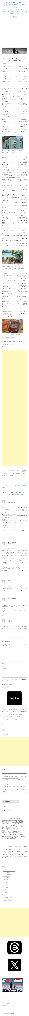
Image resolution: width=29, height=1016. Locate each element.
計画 (10, 838)
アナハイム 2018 (6, 879)
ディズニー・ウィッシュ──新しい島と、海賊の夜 (12, 714)
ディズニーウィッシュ (16, 828)
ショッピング (12, 825)
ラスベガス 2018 (6, 876)
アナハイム (9, 470)
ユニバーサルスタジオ (9, 833)
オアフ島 (20, 820)
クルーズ (12, 823)
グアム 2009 (5, 887)
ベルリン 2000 (5, 890)
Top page (3, 866)
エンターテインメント (21, 470)
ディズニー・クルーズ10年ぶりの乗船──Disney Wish (13, 719)
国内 (3, 894)
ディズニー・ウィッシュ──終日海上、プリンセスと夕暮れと (14, 711)
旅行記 (22, 471)
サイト (3, 673)
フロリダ (3, 831)
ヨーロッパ (4, 889)
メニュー (14, 16)
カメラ (14, 822)
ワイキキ (21, 834)
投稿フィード (4, 1001)
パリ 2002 (5, 892)
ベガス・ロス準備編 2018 (8, 874)
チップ (23, 826)
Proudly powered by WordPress (8, 1013)
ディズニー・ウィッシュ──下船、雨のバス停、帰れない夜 (14, 709)
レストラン (17, 473)
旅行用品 (5, 836)
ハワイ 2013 (5, 882)
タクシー (15, 826)
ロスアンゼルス (17, 471)
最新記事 (3, 867)
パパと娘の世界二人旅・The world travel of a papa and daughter (14, 5)
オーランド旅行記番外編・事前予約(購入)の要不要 (12, 846)
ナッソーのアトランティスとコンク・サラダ (11, 716)
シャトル (4, 825)
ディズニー (10, 471)
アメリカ (14, 470)
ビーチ (6, 829)
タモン (20, 826)
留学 (24, 836)
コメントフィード (5, 1003)
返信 (3, 537)
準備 (21, 836)
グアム (17, 823)
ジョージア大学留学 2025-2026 (9, 871)
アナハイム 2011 (6, 872)
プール (7, 831)
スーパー (10, 826)
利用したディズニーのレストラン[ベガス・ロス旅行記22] (20, 485)
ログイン (3, 1000)
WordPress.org (5, 1005)
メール (4, 668)
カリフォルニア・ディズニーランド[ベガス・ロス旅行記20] (8, 485)
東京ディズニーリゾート (13, 836)
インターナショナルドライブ (9, 820)
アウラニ (8, 818)
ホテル (12, 831)
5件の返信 (4, 63)
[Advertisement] (14, 32)
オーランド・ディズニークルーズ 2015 (11, 881)
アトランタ (12, 818)
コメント (4, 647)
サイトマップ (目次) (6, 899)
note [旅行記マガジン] (6, 900)
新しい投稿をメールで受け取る (8, 684)
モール (17, 831)
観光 (3, 475)
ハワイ (22, 828)
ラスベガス (19, 833)
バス (3, 829)
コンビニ (22, 823)
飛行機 (14, 838)
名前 (3, 663)
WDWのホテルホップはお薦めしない (9, 854)
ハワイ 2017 (5, 884)
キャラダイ (5, 823)
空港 (3, 838)
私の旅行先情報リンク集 (7, 897)
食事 (25, 471)
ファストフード (13, 829)
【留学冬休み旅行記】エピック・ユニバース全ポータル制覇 (14, 792)
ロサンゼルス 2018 (6, 877)
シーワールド (20, 825)
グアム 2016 (5, 885)
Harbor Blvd (4, 818)
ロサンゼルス (23, 473)
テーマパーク (4, 471)
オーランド (7, 822)
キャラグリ (19, 822)
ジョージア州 (4, 826)
